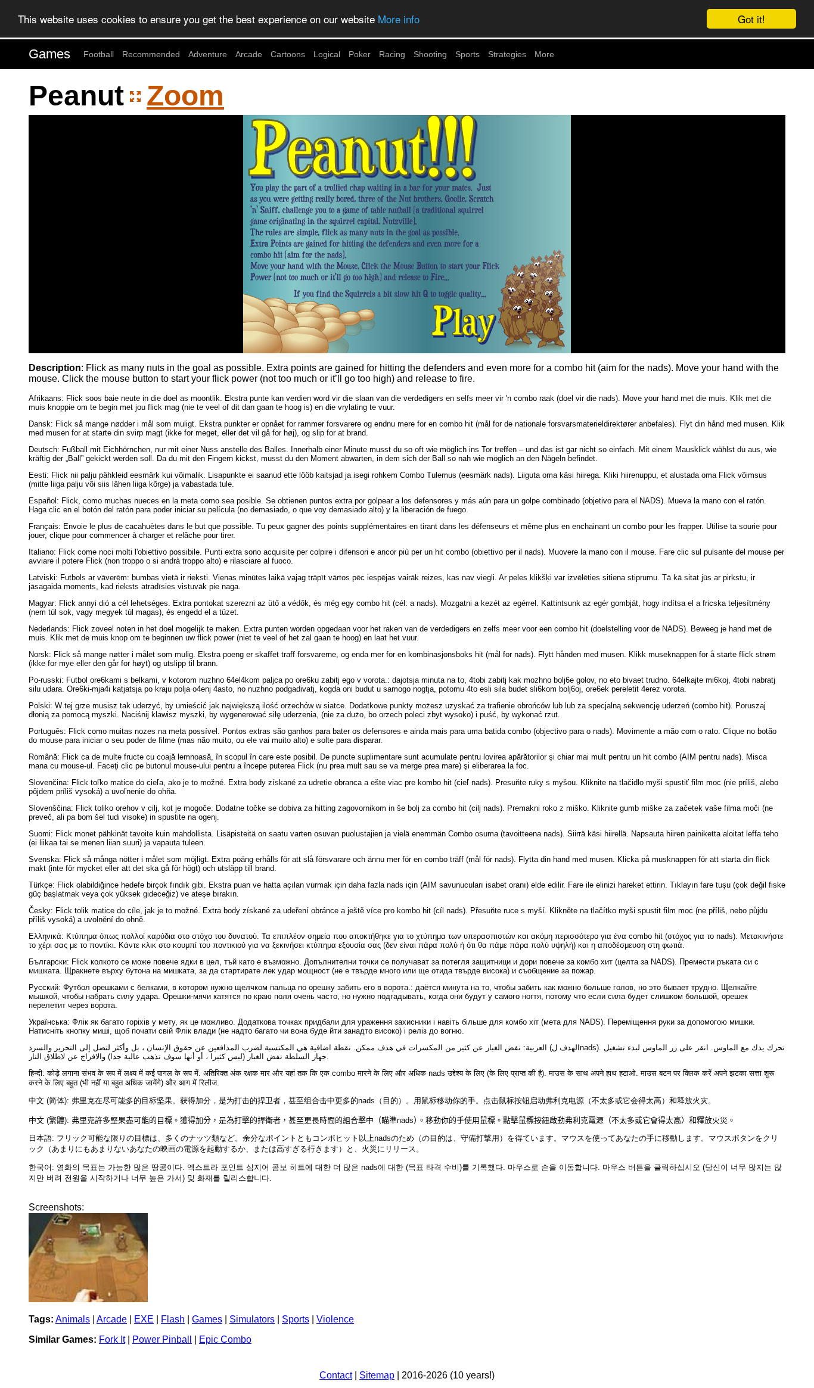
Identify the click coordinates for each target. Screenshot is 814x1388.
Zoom (185, 95)
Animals (72, 1319)
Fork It (112, 1339)
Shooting (430, 54)
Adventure (207, 54)
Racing (392, 54)
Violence (335, 1319)
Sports (467, 54)
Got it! (751, 18)
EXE (144, 1319)
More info (399, 19)
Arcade (248, 54)
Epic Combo (225, 1339)
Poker (360, 54)
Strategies (507, 54)
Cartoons (288, 54)
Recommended (151, 54)
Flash (173, 1319)
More (544, 54)
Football (98, 54)
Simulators (252, 1319)
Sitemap (376, 1375)
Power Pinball (162, 1339)
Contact (335, 1375)
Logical (326, 54)
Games (49, 53)
